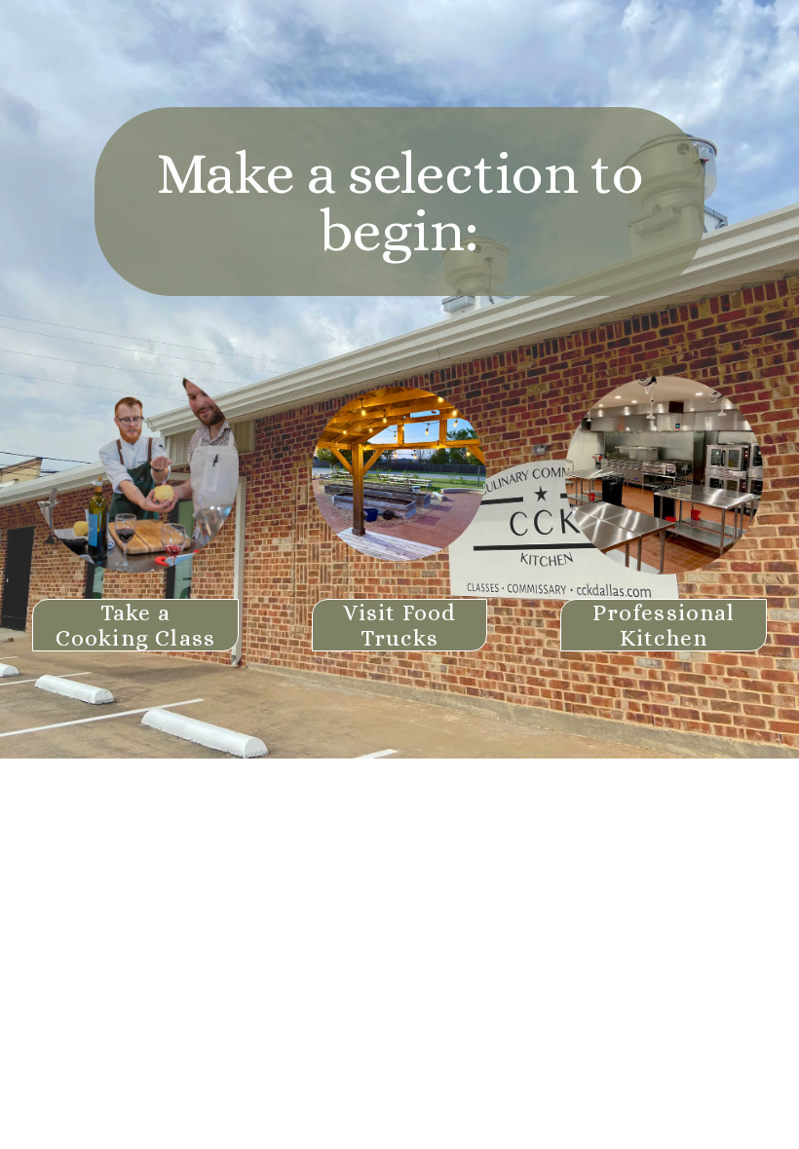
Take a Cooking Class (135, 625)
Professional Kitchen (664, 625)
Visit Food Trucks (400, 625)
